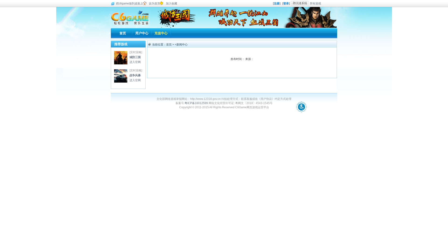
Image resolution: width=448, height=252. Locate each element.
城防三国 (120, 57)
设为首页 (154, 3)
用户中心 (141, 33)
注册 (277, 3)
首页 (122, 33)
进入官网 (135, 62)
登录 (286, 3)
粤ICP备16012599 (196, 103)
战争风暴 (120, 76)
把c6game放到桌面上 (129, 3)
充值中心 (161, 33)
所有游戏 (315, 3)
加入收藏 (171, 3)
